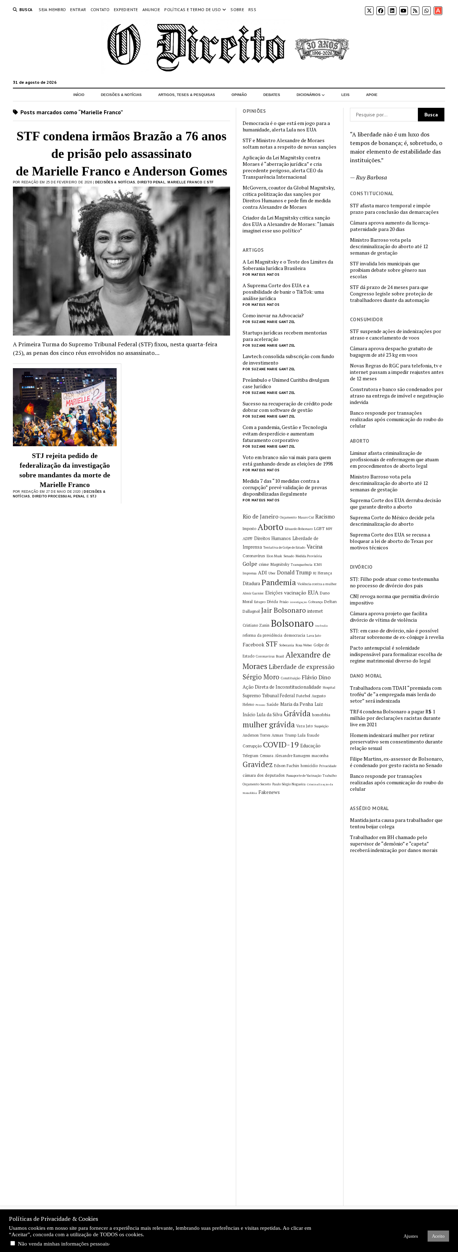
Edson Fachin (286, 765)
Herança (325, 573)
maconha (320, 755)
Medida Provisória (309, 556)
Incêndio (321, 625)
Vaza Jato (304, 725)
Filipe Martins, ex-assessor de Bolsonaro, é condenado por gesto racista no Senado (396, 762)
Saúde (273, 704)
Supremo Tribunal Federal (269, 696)
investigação (298, 602)
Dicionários (309, 95)
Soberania (286, 645)
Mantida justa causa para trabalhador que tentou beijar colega (396, 823)
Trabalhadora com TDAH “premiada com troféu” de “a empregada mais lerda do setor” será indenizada (396, 694)
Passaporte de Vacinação (303, 775)
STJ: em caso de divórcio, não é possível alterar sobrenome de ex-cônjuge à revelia (397, 633)
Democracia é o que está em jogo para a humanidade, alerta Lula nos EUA (286, 126)
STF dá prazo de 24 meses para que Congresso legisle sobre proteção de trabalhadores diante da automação (391, 293)
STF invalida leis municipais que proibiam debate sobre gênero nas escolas (388, 270)
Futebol (303, 695)
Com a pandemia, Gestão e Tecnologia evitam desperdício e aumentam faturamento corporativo (285, 433)
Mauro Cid (306, 517)
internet (315, 611)
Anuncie (151, 9)
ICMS (318, 564)
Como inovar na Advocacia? (273, 315)
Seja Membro (52, 9)
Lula (302, 735)
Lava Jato (314, 635)
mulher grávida (269, 724)
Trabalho (330, 775)
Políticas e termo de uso (192, 9)
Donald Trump (294, 572)
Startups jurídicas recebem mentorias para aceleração (285, 335)
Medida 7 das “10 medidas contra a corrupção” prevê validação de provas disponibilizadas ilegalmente (285, 487)
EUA (313, 592)
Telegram (250, 755)
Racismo (325, 516)
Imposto (249, 528)
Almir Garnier (253, 593)
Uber (272, 573)
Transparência (301, 564)
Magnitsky (280, 564)
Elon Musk (274, 556)
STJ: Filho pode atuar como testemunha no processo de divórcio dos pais (394, 582)
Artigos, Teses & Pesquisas (186, 95)
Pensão (260, 705)
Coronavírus (254, 555)
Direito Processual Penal (58, 496)
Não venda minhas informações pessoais (63, 1244)
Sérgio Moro (261, 677)
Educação (310, 745)
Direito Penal (151, 182)
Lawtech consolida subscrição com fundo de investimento (288, 359)
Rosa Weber (304, 645)
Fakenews (269, 792)
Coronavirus (265, 656)
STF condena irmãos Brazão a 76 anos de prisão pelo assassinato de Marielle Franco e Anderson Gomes (121, 153)
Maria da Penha (296, 704)
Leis (345, 95)
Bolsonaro (292, 623)
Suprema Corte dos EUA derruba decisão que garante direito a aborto (395, 503)
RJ (314, 573)
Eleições (274, 593)
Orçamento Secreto (257, 784)
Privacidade (327, 766)
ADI (262, 572)
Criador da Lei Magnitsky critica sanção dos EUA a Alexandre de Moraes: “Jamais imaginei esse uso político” (288, 224)
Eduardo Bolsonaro (299, 528)
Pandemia (279, 582)
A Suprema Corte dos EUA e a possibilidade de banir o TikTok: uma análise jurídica (283, 292)
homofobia (321, 714)
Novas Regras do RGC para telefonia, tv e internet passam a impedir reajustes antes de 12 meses (397, 372)
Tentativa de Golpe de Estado (284, 547)
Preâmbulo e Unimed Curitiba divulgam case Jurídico (286, 383)
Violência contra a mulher (317, 584)
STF (210, 182)
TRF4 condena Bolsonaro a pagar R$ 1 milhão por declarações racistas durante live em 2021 (395, 718)
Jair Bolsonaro (283, 610)
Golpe (250, 563)
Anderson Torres (256, 735)
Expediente (126, 9)
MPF (329, 528)
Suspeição (321, 726)
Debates (271, 95)
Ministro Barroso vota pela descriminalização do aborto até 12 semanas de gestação (389, 246)
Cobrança (315, 601)
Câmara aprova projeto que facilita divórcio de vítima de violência (388, 616)
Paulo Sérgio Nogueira (289, 784)
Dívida (272, 601)
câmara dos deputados (264, 775)
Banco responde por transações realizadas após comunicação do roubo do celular (396, 419)
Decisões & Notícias (121, 95)
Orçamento (288, 517)
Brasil (280, 656)
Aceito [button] (438, 1236)
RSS (252, 9)
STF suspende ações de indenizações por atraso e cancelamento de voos (395, 334)
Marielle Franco (184, 182)
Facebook (253, 644)
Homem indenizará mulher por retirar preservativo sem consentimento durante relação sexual (396, 741)
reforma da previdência (262, 635)
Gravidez (258, 764)
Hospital (329, 687)
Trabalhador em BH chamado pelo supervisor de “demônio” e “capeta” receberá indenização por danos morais (394, 843)
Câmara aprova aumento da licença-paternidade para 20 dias (390, 226)
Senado (288, 556)
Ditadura (251, 584)
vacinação (295, 592)
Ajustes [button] (411, 1236)
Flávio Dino (316, 677)
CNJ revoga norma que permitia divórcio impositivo (394, 599)
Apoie (371, 95)
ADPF (248, 538)
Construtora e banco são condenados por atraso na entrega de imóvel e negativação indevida (397, 395)
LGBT (319, 528)
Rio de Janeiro (260, 516)
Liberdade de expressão (302, 667)
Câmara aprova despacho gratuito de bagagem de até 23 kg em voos (391, 351)
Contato (100, 9)
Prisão (283, 601)
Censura (266, 755)
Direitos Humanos (272, 538)
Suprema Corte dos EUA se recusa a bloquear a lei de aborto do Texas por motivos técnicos (391, 541)
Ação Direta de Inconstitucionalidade (282, 687)
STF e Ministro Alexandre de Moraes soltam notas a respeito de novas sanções (289, 143)
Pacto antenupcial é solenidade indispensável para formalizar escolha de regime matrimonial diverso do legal (396, 654)
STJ (93, 496)
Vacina (315, 546)
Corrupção (252, 745)
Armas (277, 735)
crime (264, 564)
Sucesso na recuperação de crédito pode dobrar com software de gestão (287, 406)
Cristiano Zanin (256, 625)
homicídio (309, 765)
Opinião (239, 95)
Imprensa (250, 573)
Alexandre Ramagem (292, 755)
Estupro (259, 601)
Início (78, 95)
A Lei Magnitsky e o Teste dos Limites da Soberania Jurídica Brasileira (288, 265)
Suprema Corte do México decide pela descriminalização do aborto (392, 520)
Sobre (237, 9)
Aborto (270, 527)
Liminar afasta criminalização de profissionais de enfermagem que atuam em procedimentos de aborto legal (394, 459)
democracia (294, 635)
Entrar (78, 9)
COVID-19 (281, 744)
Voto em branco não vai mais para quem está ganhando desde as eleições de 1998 (288, 460)
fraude (313, 735)
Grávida (297, 713)
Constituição (290, 678)
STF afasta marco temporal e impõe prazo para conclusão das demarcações (394, 208)
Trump (290, 735)
